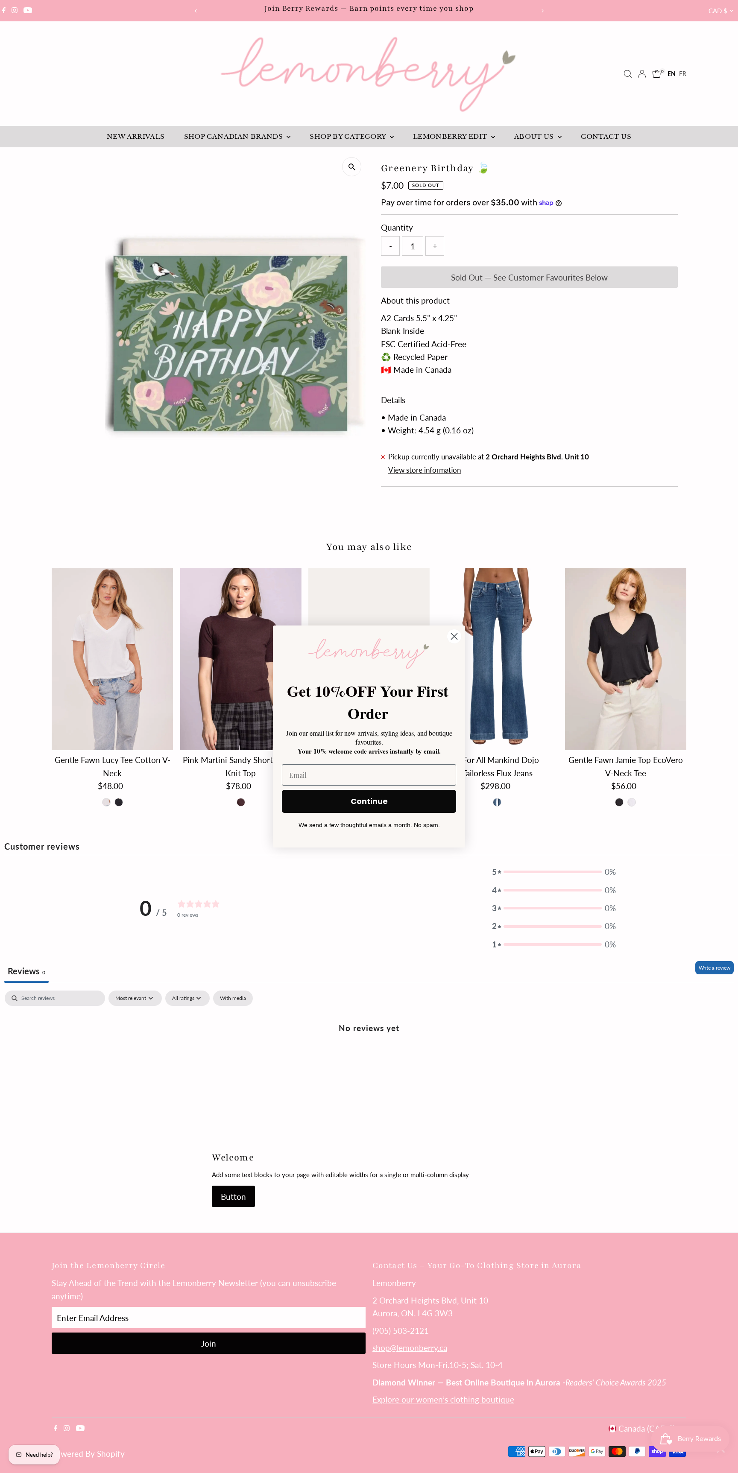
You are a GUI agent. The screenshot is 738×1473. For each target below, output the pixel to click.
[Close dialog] (454, 636)
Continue (369, 801)
